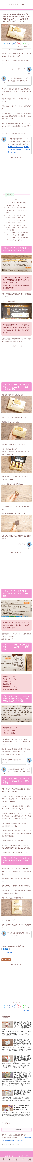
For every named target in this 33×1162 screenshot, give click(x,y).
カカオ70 (26, 149)
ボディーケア (6, 959)
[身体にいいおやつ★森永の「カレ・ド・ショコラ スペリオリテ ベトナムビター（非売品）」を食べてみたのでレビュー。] (14, 43)
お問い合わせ (9, 1156)
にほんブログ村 (6, 952)
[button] (29, 548)
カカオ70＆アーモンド (15, 147)
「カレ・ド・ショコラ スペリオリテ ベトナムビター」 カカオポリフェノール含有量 (17, 227)
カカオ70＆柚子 (16, 149)
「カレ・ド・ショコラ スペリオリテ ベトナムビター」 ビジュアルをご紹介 (17, 210)
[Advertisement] (16, 175)
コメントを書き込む (16, 1129)
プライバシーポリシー (24, 1156)
